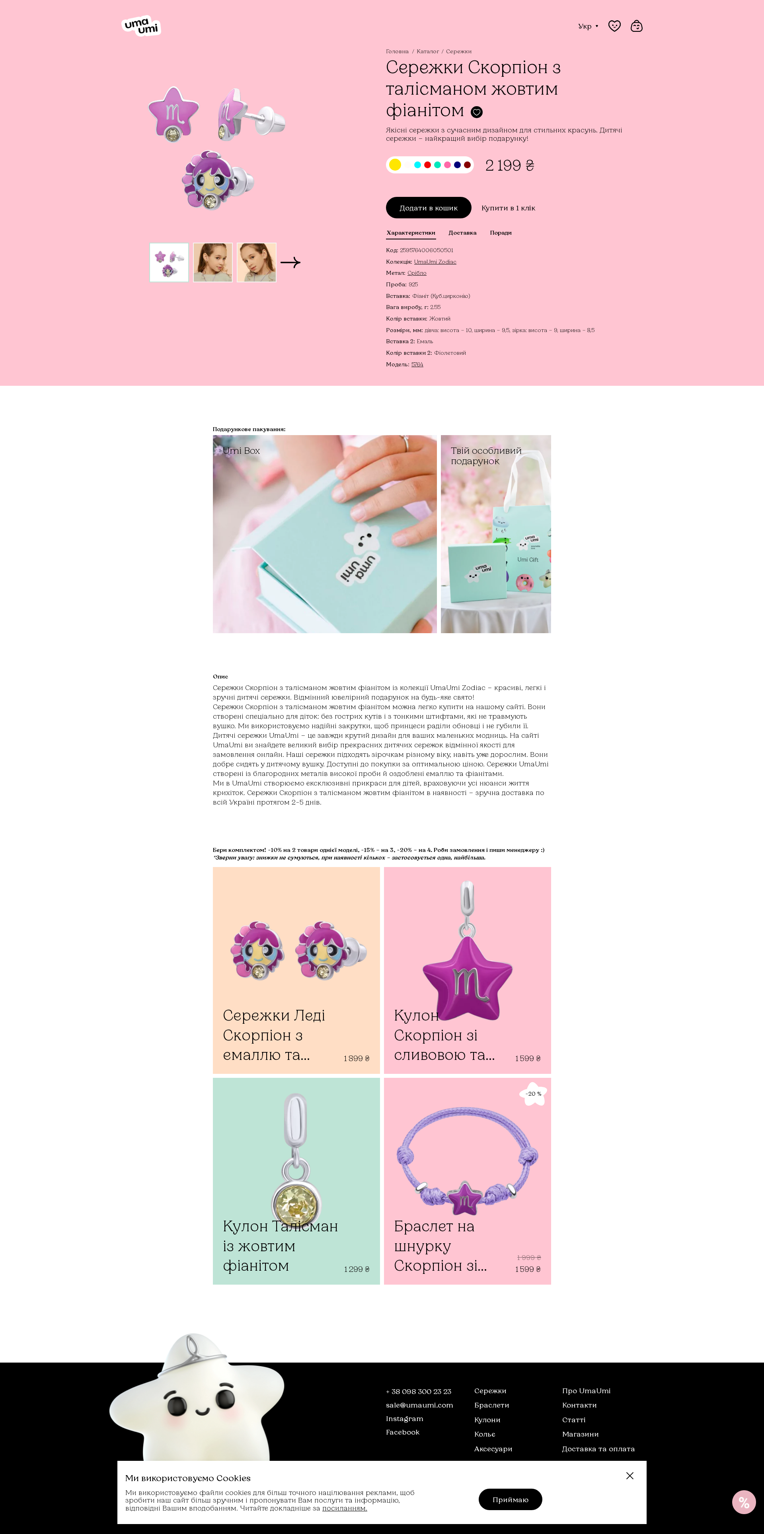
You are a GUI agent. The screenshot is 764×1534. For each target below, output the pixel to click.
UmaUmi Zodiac (435, 261)
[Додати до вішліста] (477, 112)
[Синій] (457, 164)
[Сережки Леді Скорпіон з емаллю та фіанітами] (296, 970)
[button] (290, 262)
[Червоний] (427, 164)
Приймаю (510, 1499)
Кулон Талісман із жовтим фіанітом (280, 1245)
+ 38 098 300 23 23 (418, 1391)
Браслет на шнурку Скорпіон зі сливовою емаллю (435, 1246)
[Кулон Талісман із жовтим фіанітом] (296, 1181)
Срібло (417, 272)
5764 (417, 364)
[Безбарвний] (407, 164)
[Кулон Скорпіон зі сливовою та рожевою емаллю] (467, 970)
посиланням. (344, 1507)
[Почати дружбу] (744, 1502)
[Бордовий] (467, 164)
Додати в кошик (429, 207)
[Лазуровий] (417, 164)
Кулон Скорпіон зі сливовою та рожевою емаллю (439, 1035)
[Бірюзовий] (437, 164)
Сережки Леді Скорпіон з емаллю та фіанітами (274, 1035)
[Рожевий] (447, 164)
